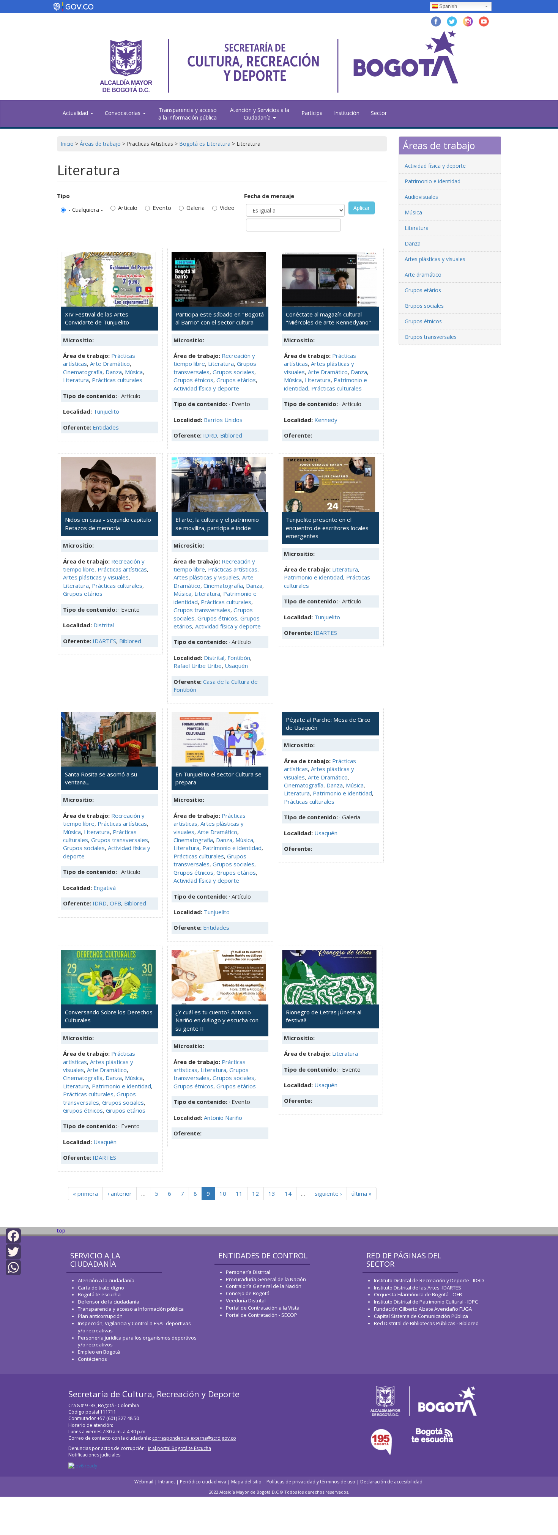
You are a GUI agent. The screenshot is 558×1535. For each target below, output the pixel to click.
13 (271, 1193)
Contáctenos (92, 1359)
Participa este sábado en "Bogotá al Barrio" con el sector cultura (219, 318)
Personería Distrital (248, 1272)
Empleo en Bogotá (99, 1351)
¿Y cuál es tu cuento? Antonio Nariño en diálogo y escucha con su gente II (217, 1020)
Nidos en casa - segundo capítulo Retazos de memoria (108, 523)
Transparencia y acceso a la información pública (187, 113)
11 (239, 1193)
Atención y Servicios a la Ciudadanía (259, 113)
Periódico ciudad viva (203, 1481)
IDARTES (104, 641)
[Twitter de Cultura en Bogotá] (452, 20)
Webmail (144, 1481)
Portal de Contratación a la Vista (262, 1307)
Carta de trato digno (101, 1287)
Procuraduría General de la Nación (266, 1279)
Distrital (103, 625)
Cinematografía (82, 372)
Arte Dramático (110, 363)
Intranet (166, 1481)
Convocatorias (123, 113)
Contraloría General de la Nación (263, 1286)
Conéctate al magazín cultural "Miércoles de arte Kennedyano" (328, 318)
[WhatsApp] (13, 1267)
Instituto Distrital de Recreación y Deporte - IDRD (429, 1280)
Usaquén (236, 665)
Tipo (63, 196)
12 (255, 1193)
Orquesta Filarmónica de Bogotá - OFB (418, 1294)
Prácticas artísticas (122, 569)
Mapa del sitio (246, 1481)
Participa (312, 113)
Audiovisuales (421, 196)
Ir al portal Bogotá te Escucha (179, 1448)
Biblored (231, 435)
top (61, 1230)
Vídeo (227, 207)
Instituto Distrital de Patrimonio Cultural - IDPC (426, 1301)
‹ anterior (119, 1193)
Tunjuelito (106, 411)
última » (362, 1193)
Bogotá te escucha (99, 1294)
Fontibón (238, 657)
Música (134, 372)
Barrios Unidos (223, 420)
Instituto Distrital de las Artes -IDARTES (418, 1287)
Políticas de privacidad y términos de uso (310, 1481)
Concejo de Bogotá (248, 1293)
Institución (346, 113)
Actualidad (76, 113)
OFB (115, 903)
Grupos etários (236, 380)
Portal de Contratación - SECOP (261, 1314)
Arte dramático (423, 274)
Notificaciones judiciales (94, 1455)
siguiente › (328, 1193)
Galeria (195, 207)
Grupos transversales (201, 610)
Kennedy (325, 420)
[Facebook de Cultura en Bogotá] (436, 20)
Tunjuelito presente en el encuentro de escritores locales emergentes (327, 528)
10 (222, 1193)
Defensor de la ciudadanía (108, 1301)
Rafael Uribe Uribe (197, 665)
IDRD (210, 435)
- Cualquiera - (85, 209)
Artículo (127, 207)
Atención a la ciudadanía (106, 1280)
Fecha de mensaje (269, 196)
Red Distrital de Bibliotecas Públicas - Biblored (426, 1323)
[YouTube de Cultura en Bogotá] (484, 20)
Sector (379, 113)
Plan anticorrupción (100, 1316)
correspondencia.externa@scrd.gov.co (194, 1438)
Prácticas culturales (117, 380)
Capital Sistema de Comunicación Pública (421, 1316)
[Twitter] (13, 1251)
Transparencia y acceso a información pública (131, 1308)
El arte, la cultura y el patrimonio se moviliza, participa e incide (217, 523)
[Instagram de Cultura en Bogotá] (468, 20)
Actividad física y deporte (206, 388)
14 (288, 1193)
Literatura (76, 380)
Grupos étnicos (193, 380)
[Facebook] (13, 1235)
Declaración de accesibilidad (391, 1481)
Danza (114, 372)
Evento (162, 207)
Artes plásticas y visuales (96, 577)
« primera (85, 1193)
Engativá (104, 887)
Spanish (448, 6)
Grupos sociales (233, 372)
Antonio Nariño (223, 1117)
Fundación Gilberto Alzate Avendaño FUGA (423, 1308)
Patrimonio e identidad (313, 577)
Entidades (106, 427)
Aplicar (361, 207)
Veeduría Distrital (246, 1300)
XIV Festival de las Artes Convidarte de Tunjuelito (97, 318)
